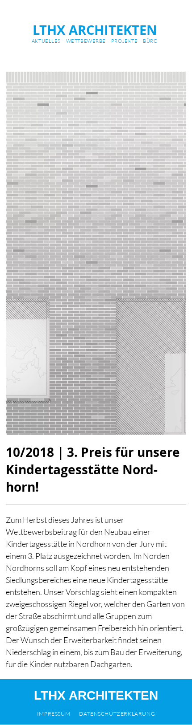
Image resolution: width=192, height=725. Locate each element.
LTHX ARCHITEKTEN (95, 30)
